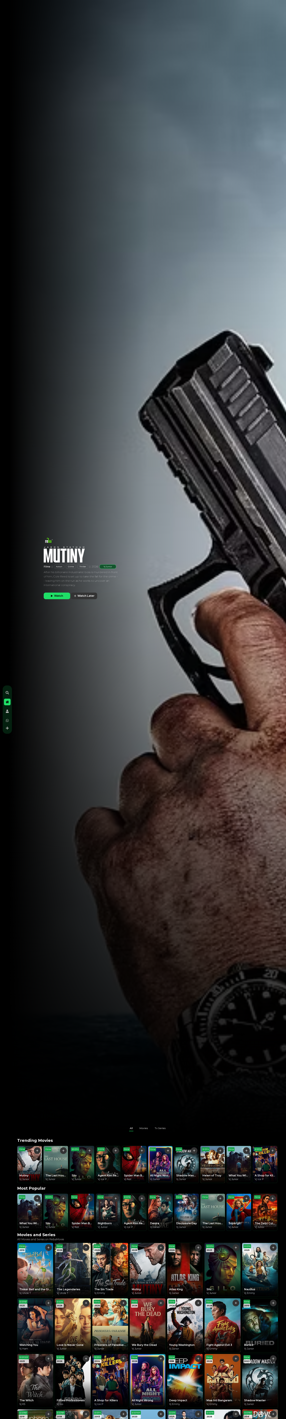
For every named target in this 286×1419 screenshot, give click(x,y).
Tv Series (160, 1128)
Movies (143, 1128)
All (131, 1128)
